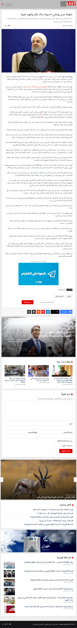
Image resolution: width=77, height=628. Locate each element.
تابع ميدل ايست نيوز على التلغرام (38, 261)
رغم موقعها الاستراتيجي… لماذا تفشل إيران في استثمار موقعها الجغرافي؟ (48, 562)
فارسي (8, 4)
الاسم (70, 424)
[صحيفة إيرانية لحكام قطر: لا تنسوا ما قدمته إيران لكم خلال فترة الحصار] (9, 609)
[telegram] (38, 274)
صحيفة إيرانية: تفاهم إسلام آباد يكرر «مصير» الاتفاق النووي (53, 588)
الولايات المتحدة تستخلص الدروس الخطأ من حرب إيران (53, 334)
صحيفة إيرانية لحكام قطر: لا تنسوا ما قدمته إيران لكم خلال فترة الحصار (49, 606)
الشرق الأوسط (62, 290)
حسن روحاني (59, 296)
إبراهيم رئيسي (43, 86)
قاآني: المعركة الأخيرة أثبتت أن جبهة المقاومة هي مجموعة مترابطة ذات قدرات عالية (63, 380)
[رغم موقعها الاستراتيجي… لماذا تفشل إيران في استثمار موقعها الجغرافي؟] (9, 565)
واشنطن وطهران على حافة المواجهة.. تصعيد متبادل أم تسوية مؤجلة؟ (15, 380)
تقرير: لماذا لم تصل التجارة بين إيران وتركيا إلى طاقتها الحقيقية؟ (51, 517)
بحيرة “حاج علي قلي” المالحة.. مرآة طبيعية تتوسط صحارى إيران (50, 497)
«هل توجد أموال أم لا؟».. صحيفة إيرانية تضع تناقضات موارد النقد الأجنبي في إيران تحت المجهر (45, 598)
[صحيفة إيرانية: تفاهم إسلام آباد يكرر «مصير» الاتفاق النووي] (9, 591)
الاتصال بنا (40, 624)
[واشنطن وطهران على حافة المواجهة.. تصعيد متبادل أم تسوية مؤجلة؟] (15, 371)
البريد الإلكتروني (67, 432)
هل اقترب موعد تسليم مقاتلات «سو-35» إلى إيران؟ (56, 520)
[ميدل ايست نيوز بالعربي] (68, 4)
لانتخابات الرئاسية (31, 86)
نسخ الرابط (27, 302)
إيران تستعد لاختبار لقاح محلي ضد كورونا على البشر (40, 379)
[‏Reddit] (38, 312)
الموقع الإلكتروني (32, 432)
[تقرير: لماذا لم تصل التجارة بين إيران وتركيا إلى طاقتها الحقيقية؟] (9, 582)
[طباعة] (29, 312)
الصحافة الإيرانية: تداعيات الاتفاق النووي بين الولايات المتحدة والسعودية (48, 524)
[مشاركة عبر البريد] (34, 312)
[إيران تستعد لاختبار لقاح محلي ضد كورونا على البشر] (38, 371)
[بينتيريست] (43, 312)
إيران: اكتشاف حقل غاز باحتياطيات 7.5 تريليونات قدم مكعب (52, 509)
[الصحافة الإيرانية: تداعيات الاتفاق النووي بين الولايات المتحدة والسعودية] (9, 574)
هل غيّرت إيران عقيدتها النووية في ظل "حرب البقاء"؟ (55, 513)
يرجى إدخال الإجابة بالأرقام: (64, 441)
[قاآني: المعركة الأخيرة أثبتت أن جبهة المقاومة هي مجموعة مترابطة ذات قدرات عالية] (62, 371)
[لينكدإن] (48, 312)
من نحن (35, 624)
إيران (68, 296)
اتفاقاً (41, 114)
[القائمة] (3, 5)
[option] (38, 337)
